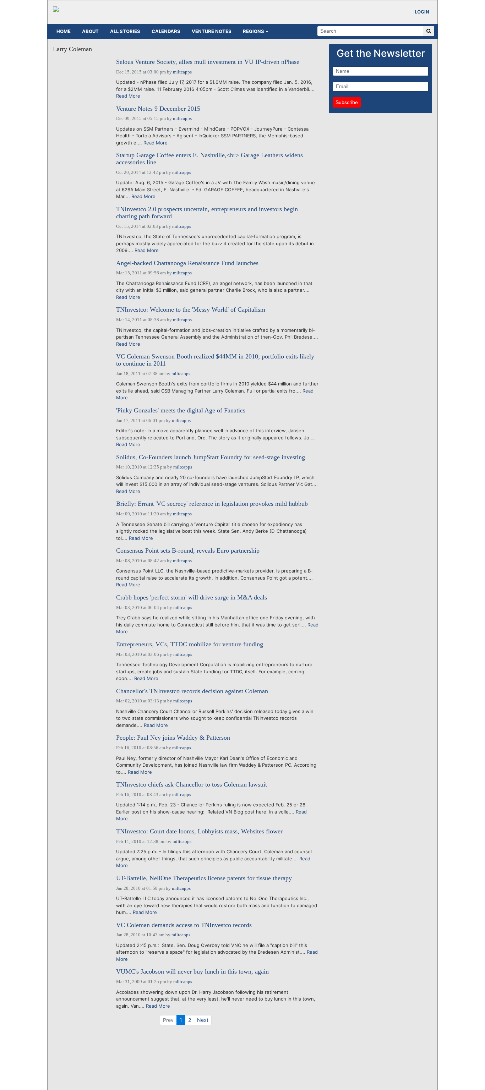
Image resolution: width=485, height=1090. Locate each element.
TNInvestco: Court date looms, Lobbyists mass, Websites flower (199, 831)
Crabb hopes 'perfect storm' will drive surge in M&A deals (191, 597)
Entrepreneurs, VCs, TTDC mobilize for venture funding (189, 644)
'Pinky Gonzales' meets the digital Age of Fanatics (180, 410)
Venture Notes (211, 31)
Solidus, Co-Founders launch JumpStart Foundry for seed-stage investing (210, 457)
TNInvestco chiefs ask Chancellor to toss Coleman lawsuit (191, 784)
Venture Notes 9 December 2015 (158, 108)
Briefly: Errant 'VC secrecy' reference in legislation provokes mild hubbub (212, 503)
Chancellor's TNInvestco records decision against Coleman (192, 691)
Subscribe (347, 102)
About (90, 31)
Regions (253, 31)
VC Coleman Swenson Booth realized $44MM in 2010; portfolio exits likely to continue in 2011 (215, 360)
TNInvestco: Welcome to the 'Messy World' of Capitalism (190, 309)
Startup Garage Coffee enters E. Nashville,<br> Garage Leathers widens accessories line (209, 159)
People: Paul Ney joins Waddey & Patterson (173, 737)
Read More (128, 96)
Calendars (166, 31)
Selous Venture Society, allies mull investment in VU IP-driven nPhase (207, 62)
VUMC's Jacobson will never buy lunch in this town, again (192, 971)
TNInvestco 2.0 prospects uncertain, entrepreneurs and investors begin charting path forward (207, 213)
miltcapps (182, 72)
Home (63, 31)
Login (422, 12)
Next (202, 1020)
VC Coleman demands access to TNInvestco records (184, 925)
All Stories (125, 31)
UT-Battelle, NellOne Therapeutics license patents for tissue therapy (204, 878)
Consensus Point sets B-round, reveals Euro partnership (188, 550)
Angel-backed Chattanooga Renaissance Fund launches (187, 263)
